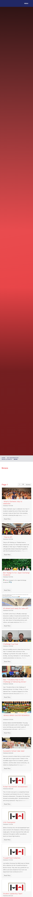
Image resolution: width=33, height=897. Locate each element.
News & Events (7, 459)
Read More (7, 519)
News (16, 459)
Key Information (12, 457)
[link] (19, 484)
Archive (28, 484)
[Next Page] (23, 484)
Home (3, 457)
